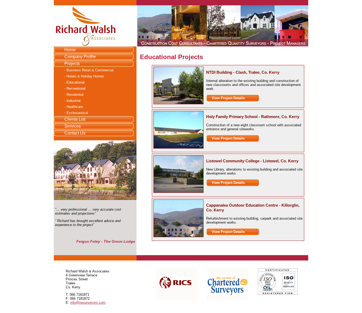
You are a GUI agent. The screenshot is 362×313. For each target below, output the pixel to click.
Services (72, 126)
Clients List (74, 119)
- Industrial (72, 101)
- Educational (74, 82)
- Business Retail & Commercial (88, 70)
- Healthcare (73, 107)
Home (70, 49)
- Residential (73, 95)
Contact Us (74, 133)
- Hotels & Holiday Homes (84, 76)
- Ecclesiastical (76, 113)
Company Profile (80, 56)
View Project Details (228, 98)
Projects (72, 63)
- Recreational (75, 88)
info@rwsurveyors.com (87, 303)
